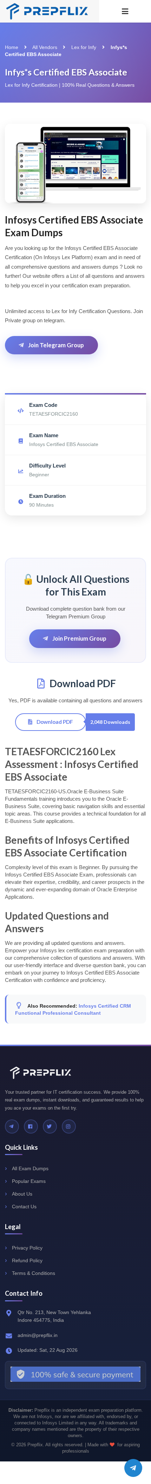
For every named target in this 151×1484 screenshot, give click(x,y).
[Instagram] (69, 1126)
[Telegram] (12, 1126)
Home (11, 47)
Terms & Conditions (33, 1273)
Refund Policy (27, 1260)
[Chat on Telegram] (133, 1468)
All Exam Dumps (30, 1168)
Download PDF (54, 722)
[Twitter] (50, 1126)
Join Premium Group (78, 638)
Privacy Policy (27, 1248)
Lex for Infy (83, 47)
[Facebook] (31, 1126)
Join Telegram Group (55, 345)
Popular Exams (29, 1181)
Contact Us (24, 1206)
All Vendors (44, 47)
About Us (22, 1194)
